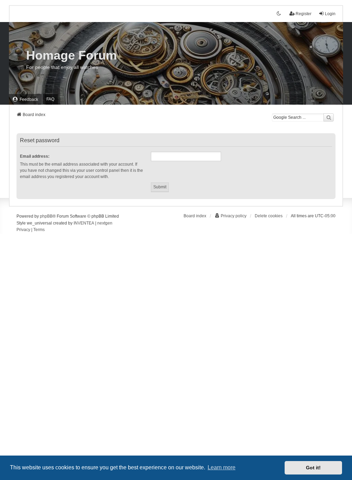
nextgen (104, 223)
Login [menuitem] (330, 13)
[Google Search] (328, 117)
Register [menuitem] (303, 13)
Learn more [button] (221, 467)
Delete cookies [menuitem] (269, 215)
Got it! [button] (313, 467)
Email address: (35, 156)
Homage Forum (71, 55)
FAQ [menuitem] (50, 99)
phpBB (46, 216)
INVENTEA (84, 223)
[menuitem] (25, 99)
